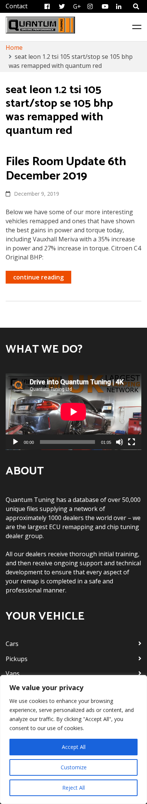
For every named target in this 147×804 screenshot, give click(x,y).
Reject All (73, 787)
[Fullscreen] (131, 442)
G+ (77, 6)
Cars (12, 644)
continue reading (38, 277)
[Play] (15, 442)
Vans (13, 673)
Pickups (17, 659)
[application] (73, 411)
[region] (73, 739)
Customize (74, 767)
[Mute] (119, 442)
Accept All (74, 746)
